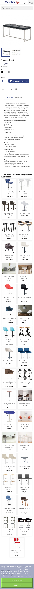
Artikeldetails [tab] (18, 97)
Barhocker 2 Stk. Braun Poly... (9, 214)
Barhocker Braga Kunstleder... (9, 298)
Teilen (7, 89)
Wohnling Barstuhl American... (17, 552)
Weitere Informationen (8, 576)
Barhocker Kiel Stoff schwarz (9, 509)
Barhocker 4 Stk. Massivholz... (9, 488)
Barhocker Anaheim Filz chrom (9, 425)
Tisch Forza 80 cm (24, 466)
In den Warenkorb (19, 81)
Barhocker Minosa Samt (24, 256)
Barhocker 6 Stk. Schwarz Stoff (25, 383)
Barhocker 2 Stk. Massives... (25, 340)
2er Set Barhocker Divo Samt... (24, 362)
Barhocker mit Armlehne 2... (24, 425)
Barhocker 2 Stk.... (24, 403)
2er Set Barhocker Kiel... (9, 340)
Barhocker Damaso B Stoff (9, 319)
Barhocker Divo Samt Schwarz (24, 298)
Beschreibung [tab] (9, 97)
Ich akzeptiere (17, 585)
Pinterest (16, 89)
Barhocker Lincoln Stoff (24, 509)
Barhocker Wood (25, 213)
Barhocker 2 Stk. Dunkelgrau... (9, 446)
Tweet (11, 89)
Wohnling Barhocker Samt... (9, 404)
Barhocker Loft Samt (9, 361)
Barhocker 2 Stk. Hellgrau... (9, 277)
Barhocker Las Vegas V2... (9, 193)
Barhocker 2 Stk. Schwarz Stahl (9, 235)
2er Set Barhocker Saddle (24, 193)
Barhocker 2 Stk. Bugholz (25, 531)
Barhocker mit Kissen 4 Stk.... (9, 531)
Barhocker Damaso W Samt (9, 383)
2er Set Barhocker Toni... (9, 467)
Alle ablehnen (17, 580)
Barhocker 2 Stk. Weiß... (25, 319)
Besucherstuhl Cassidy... (9, 256)
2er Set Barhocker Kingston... (24, 235)
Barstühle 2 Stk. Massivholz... (25, 277)
